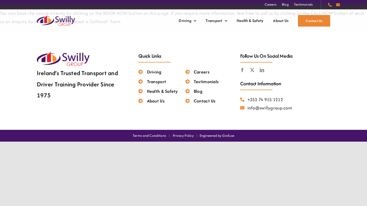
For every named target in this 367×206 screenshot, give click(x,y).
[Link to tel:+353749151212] (330, 5)
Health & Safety (162, 91)
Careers (202, 72)
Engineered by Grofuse (217, 135)
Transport (156, 81)
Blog (198, 91)
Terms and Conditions (149, 135)
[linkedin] (262, 70)
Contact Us (205, 101)
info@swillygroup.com (269, 108)
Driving (154, 72)
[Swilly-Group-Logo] (56, 16)
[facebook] (242, 70)
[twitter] (252, 70)
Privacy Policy (183, 135)
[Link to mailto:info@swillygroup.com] (338, 5)
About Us (155, 101)
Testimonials (206, 81)
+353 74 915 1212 (265, 99)
